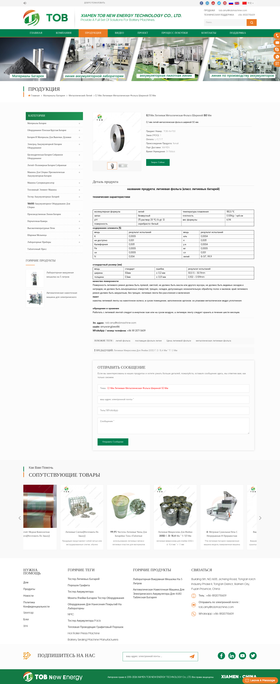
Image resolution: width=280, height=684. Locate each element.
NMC (71, 614)
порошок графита (79, 585)
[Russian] (231, 3)
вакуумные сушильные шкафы (233, 532)
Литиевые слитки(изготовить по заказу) (46, 534)
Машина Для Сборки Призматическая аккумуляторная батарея (45, 174)
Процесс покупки (175, 33)
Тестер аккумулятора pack (84, 621)
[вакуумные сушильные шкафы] (233, 506)
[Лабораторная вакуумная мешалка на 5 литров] (35, 278)
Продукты (29, 589)
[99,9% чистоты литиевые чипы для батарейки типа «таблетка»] (93, 506)
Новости (28, 596)
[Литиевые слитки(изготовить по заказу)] (46, 506)
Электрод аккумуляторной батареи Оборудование (44, 146)
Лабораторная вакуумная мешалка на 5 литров (60, 275)
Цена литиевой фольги (179, 341)
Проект (143, 33)
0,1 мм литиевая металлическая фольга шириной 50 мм (137, 388)
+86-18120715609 (246, 15)
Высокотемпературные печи (41, 228)
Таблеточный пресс (37, 249)
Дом (25, 582)
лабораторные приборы (39, 242)
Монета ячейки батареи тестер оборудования (96, 598)
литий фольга (123, 341)
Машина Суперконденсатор (40, 183)
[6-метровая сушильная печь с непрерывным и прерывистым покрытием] (186, 506)
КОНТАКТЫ (208, 33)
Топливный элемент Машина (42, 190)
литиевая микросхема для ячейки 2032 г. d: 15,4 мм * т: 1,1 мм (145, 351)
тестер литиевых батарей (83, 579)
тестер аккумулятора (80, 592)
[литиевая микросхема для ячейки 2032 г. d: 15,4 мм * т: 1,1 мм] (140, 506)
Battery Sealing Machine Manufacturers (93, 640)
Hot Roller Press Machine (84, 633)
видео (119, 33)
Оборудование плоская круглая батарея (46, 130)
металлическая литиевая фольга (213, 341)
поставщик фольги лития (148, 341)
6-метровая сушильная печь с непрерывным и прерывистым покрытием (186, 534)
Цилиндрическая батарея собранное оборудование (45, 157)
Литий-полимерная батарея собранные (46, 165)
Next (260, 518)
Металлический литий (80, 96)
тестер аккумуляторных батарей (43, 197)
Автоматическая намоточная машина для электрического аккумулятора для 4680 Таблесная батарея (62, 295)
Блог (26, 619)
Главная (36, 33)
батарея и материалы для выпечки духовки (49, 137)
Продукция (93, 33)
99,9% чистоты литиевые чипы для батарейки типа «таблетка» (93, 534)
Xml (25, 626)
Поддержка (238, 33)
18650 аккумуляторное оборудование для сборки (48, 206)
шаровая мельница (37, 235)
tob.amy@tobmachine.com (233, 11)
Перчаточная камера (37, 221)
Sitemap (28, 613)
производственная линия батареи (44, 214)
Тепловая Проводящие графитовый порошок (95, 627)
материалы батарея (54, 96)
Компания (63, 33)
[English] (237, 3)
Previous (19, 518)
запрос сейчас (158, 162)
